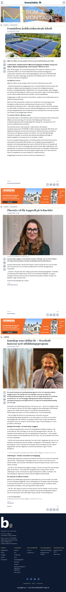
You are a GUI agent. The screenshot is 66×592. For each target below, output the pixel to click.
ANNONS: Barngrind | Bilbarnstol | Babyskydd (20, 568)
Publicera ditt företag (45, 550)
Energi (2, 552)
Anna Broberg (11, 313)
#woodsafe (10, 503)
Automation (13, 25)
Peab (15, 557)
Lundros (7, 538)
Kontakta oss (30, 552)
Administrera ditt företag (44, 553)
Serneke (16, 564)
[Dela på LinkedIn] (4, 68)
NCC (15, 552)
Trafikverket (17, 555)
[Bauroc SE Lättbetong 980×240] (33, 196)
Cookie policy (40, 583)
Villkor (33, 583)
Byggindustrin (4, 550)
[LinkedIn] (35, 579)
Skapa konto (57, 554)
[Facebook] (27, 579)
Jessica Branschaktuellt (13, 183)
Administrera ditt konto (58, 551)
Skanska (16, 550)
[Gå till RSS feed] (4, 71)
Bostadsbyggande (18, 559)
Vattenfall (16, 562)
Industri (6, 25)
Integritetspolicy (27, 583)
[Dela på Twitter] (4, 64)
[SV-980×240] (33, 14)
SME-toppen (17, 572)
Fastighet (3, 555)
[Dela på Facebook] (4, 61)
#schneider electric (12, 285)
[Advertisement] (33, 168)
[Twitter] (38, 579)
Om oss (29, 550)
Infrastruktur (4, 559)
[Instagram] (31, 579)
